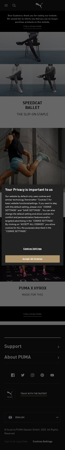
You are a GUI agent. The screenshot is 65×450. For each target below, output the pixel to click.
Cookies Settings (32, 248)
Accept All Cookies (32, 258)
